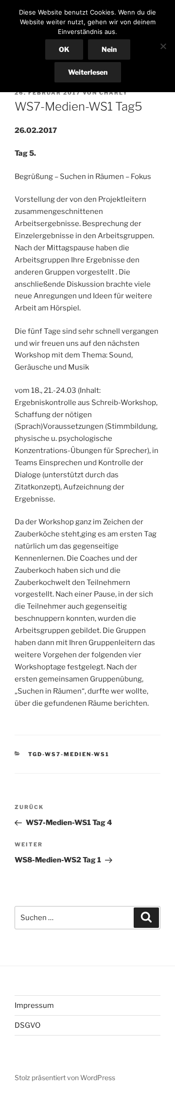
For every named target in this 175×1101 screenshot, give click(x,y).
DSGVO (27, 1025)
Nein (109, 49)
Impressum (34, 1005)
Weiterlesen (87, 72)
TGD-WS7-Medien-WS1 (69, 754)
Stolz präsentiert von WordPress (65, 1077)
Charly (113, 92)
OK (64, 49)
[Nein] (163, 46)
